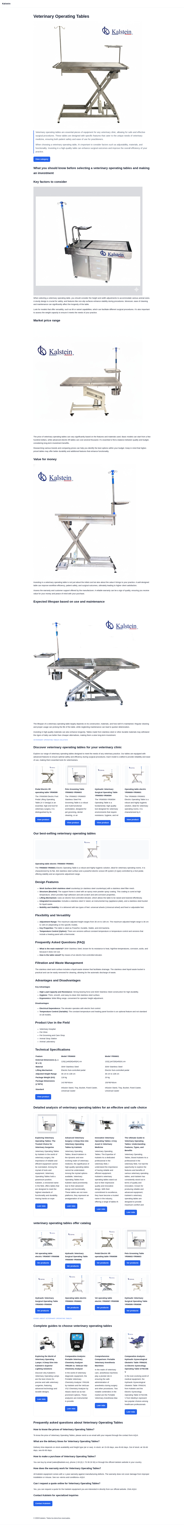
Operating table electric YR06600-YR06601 (54, 864)
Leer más (41, 1206)
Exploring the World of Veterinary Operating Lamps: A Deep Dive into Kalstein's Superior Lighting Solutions (46, 1362)
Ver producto (43, 1263)
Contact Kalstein (42, 1503)
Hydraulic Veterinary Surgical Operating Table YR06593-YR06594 (106, 792)
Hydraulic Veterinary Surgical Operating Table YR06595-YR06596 (76, 1256)
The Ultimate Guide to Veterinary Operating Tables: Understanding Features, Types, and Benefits (135, 1144)
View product (43, 819)
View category (41, 159)
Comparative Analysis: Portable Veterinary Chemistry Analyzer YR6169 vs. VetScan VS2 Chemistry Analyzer (76, 1362)
